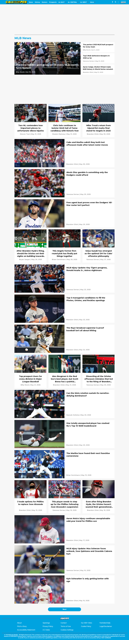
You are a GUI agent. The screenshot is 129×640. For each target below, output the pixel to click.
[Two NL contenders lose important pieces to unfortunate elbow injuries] (30, 120)
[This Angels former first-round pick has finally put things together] (64, 246)
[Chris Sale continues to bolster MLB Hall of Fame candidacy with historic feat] (64, 120)
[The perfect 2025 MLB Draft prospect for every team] (98, 47)
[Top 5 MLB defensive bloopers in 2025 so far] (98, 58)
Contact (64, 623)
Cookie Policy (86, 626)
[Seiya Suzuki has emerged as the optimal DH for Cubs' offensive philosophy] (98, 246)
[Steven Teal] (25, 134)
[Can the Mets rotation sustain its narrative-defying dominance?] (64, 404)
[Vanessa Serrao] (88, 61)
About (19, 623)
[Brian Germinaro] (58, 259)
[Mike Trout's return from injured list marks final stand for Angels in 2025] (98, 120)
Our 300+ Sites (86, 623)
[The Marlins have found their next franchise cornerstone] (64, 464)
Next (64, 609)
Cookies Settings (67, 630)
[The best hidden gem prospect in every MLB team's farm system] (47, 58)
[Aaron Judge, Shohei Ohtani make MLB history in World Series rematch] (98, 69)
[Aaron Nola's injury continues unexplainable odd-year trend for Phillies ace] (64, 529)
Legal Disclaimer (106, 626)
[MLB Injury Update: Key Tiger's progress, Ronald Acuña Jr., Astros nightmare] (64, 278)
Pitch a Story (22, 626)
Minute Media (13, 634)
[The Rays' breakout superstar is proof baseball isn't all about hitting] (64, 339)
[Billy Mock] (20, 72)
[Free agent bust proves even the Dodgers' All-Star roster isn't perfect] (64, 213)
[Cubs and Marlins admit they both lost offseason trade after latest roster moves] (64, 153)
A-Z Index (46, 630)
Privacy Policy (48, 626)
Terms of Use (66, 626)
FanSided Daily (105, 623)
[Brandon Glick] (88, 72)
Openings (46, 623)
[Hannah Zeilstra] (72, 415)
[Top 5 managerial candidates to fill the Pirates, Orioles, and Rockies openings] (64, 309)
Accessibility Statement (26, 630)
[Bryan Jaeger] (24, 259)
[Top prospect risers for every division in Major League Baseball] (30, 371)
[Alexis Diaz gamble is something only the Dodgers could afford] (64, 183)
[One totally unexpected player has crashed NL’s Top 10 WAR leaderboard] (64, 434)
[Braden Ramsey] (58, 134)
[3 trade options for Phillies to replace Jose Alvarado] (30, 496)
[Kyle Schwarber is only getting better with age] (64, 589)
